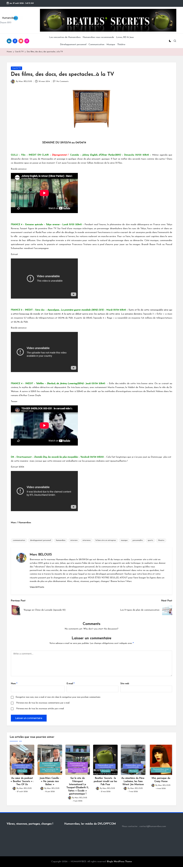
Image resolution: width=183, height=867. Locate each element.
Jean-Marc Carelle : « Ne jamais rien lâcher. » (50, 781)
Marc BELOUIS (41, 554)
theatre (161, 540)
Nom (14, 683)
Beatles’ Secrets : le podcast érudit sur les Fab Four (105, 781)
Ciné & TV (16, 68)
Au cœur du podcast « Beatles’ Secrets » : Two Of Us (22, 781)
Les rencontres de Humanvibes (50, 770)
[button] (37, 587)
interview (74, 540)
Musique (22, 771)
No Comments (62, 81)
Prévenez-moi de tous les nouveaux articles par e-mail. (40, 709)
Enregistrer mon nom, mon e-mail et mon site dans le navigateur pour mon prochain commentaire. (58, 697)
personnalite (138, 540)
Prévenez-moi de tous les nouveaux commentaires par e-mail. (43, 703)
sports (150, 540)
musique (124, 540)
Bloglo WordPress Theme (119, 861)
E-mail (70, 683)
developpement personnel (40, 540)
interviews (87, 540)
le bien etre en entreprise (106, 540)
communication (19, 540)
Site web (124, 683)
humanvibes (60, 540)
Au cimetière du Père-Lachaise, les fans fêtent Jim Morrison (133, 781)
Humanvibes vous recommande (22, 766)
